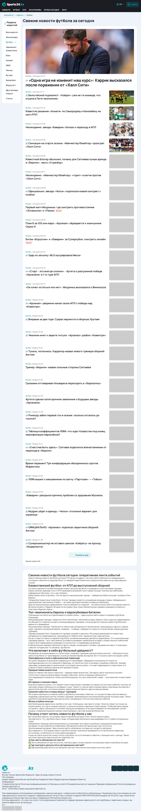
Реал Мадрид (55, 779)
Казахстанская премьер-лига (41, 590)
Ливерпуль (44, 779)
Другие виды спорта (12, 92)
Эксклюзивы (35, 10)
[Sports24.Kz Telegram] (119, 768)
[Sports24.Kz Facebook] (114, 768)
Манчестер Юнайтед (28, 779)
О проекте (6, 784)
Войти (134, 4)
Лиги (64, 10)
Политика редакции (127, 784)
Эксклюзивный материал (39, 728)
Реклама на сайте (58, 784)
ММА (8, 65)
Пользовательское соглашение (81, 784)
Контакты (16, 784)
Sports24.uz (14, 786)
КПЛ (24, 10)
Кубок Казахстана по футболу (41, 595)
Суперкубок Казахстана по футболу (44, 600)
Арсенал (65, 779)
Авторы (5, 786)
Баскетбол (11, 80)
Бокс (8, 55)
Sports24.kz (8, 15)
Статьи (9, 98)
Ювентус (82, 779)
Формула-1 (11, 85)
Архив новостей (33, 561)
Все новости (12, 32)
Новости (6, 10)
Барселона (14, 779)
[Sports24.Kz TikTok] (130, 768)
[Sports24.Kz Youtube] (125, 768)
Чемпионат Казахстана (11, 49)
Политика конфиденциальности (35, 784)
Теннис (9, 70)
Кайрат (5, 779)
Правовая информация (106, 784)
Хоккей (9, 60)
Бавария (73, 779)
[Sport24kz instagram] (136, 768)
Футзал (9, 75)
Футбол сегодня (51, 10)
